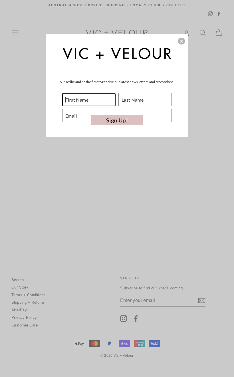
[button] (181, 41)
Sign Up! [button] (117, 120)
